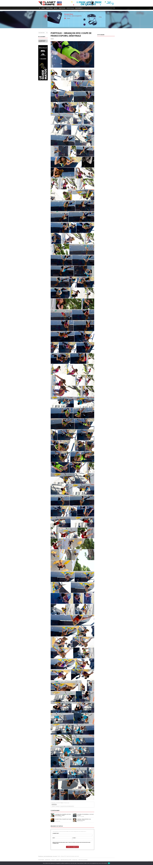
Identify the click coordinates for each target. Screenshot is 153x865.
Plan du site (74, 859)
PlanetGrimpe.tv (78, 8)
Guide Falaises (62, 8)
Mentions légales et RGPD (66, 859)
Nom (54, 837)
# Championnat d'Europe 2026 (42, 41)
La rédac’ (58, 859)
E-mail (74, 837)
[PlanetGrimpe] (47, 3)
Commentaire (56, 833)
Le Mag (42, 8)
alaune (53, 806)
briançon (57, 806)
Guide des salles (70, 8)
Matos (55, 8)
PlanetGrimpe (41, 859)
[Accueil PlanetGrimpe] (39, 8)
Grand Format (49, 8)
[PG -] (56, 74)
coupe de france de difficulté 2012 (67, 806)
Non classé (54, 804)
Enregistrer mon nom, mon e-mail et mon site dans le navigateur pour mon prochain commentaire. (71, 843)
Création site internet (83, 859)
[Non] (151, 863)
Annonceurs (47, 859)
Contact (53, 859)
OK (108, 863)
